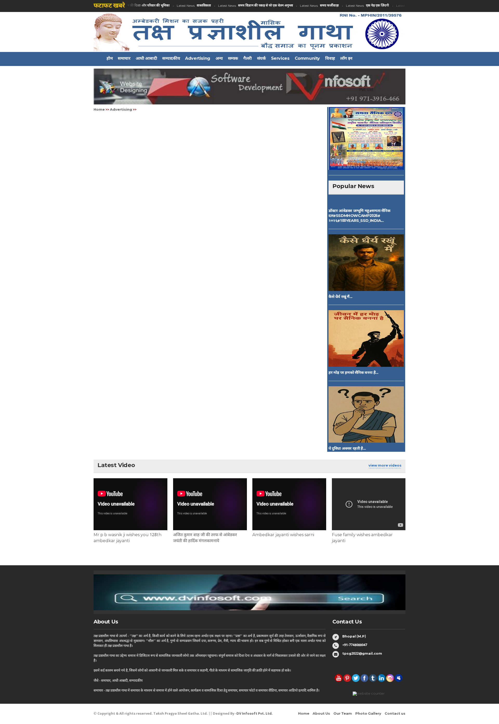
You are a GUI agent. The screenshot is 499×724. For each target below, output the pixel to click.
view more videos (385, 465)
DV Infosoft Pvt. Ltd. (255, 714)
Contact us (395, 714)
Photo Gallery (368, 714)
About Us (321, 714)
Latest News (184, 6)
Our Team (342, 714)
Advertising (121, 110)
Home (99, 110)
